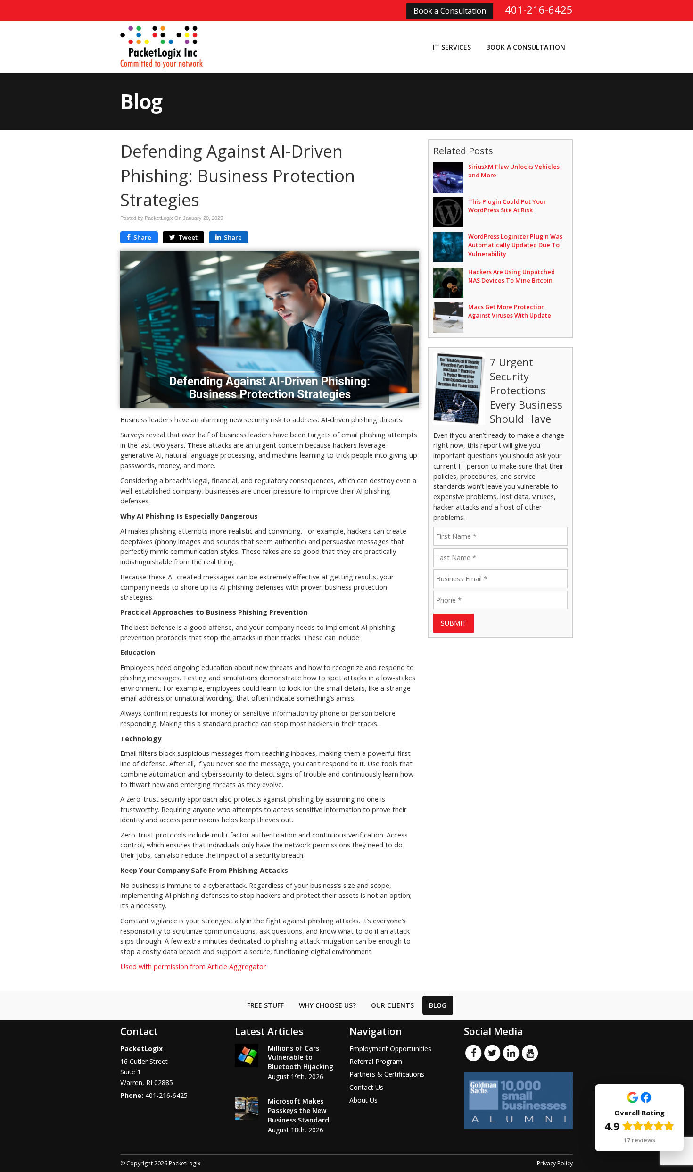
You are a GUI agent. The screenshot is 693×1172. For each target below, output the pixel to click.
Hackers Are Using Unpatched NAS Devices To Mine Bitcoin (511, 276)
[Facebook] (473, 1052)
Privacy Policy (555, 1163)
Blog (437, 1005)
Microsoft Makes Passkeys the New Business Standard (298, 1110)
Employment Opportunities (390, 1048)
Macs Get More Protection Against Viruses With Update (509, 310)
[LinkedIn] (511, 1052)
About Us (363, 1100)
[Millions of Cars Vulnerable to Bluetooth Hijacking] (246, 1055)
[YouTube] (529, 1052)
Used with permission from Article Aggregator (193, 966)
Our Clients (392, 1005)
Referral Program (375, 1061)
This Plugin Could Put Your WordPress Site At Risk (507, 205)
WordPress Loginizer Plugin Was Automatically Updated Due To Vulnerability (515, 245)
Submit (453, 623)
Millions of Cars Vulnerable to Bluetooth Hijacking (300, 1058)
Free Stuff (265, 1005)
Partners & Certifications (386, 1074)
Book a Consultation (449, 11)
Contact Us (366, 1087)
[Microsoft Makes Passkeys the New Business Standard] (246, 1108)
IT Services (452, 46)
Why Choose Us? (327, 1005)
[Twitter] (492, 1052)
